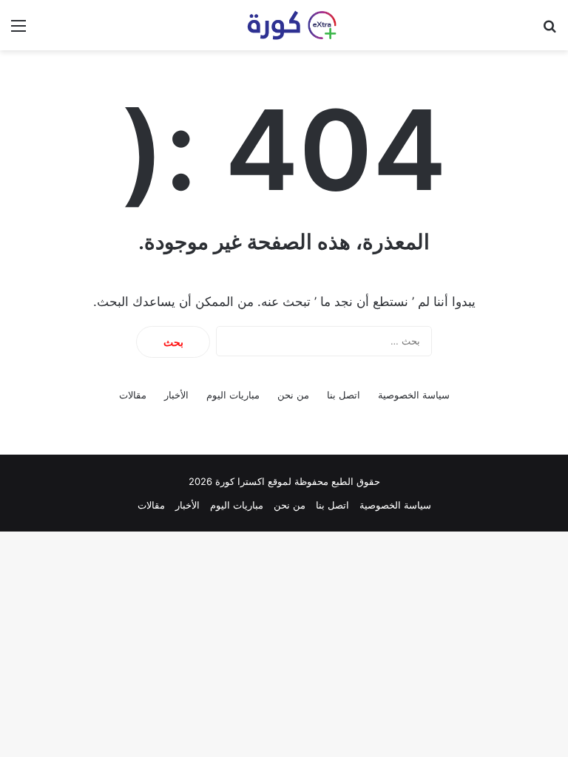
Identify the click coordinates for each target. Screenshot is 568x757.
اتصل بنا (343, 395)
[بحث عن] (549, 30)
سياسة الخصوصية (414, 395)
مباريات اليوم (233, 395)
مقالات (132, 395)
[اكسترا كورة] (284, 25)
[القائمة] (18, 30)
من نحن (293, 395)
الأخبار (176, 395)
